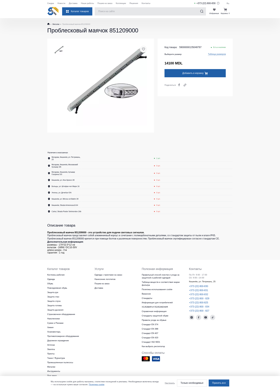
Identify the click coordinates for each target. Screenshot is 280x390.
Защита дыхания (55, 310)
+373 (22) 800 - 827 (199, 311)
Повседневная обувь (57, 288)
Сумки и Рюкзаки (55, 323)
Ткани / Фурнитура (56, 358)
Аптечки (51, 345)
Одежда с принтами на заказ (108, 275)
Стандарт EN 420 (150, 337)
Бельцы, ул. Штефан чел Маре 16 (65, 186)
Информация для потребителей (157, 302)
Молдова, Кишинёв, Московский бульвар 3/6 (65, 166)
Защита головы (54, 305)
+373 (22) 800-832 (198, 294)
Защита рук (52, 292)
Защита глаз (53, 296)
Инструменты (53, 371)
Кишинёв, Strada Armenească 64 (65, 205)
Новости (61, 3)
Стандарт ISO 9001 (151, 342)
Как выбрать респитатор (153, 346)
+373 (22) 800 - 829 (199, 298)
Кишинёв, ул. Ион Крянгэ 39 (63, 180)
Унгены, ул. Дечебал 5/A (61, 193)
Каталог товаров (80, 11)
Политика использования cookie (157, 289)
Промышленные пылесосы (60, 362)
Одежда (51, 279)
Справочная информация (154, 311)
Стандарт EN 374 (150, 324)
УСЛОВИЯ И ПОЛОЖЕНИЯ (155, 307)
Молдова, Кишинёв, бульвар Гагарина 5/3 (63, 173)
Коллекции (121, 3)
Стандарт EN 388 (150, 329)
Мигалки (55, 24)
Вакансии (146, 294)
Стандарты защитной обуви (155, 315)
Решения (134, 3)
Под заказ (52, 375)
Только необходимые (192, 383)
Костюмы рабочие (56, 275)
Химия (50, 327)
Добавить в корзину (193, 73)
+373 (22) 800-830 (206, 3)
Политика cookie (96, 384)
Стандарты (147, 298)
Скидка (50, 3)
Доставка (73, 3)
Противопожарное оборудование (63, 336)
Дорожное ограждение (58, 340)
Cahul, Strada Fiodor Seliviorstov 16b (66, 211)
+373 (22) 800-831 (198, 290)
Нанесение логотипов (104, 279)
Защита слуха (54, 301)
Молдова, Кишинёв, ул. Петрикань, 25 (66, 158)
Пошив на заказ (104, 3)
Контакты (146, 3)
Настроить (170, 383)
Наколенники (53, 318)
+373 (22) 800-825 (198, 302)
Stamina (51, 349)
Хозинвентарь (54, 332)
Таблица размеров (217, 54)
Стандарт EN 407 (150, 333)
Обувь (50, 283)
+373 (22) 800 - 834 (199, 306)
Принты (51, 353)
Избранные (214, 13)
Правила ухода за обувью (154, 320)
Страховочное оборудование (61, 314)
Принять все (219, 383)
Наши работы (87, 3)
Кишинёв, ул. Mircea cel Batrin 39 (65, 199)
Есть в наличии (219, 47)
